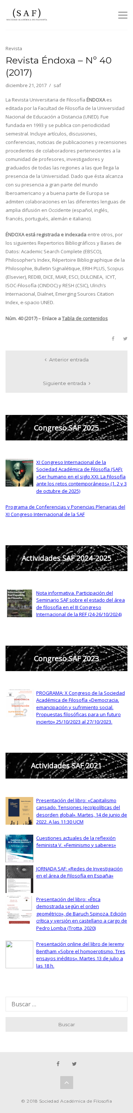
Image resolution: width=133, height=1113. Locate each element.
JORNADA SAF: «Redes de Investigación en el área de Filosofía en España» (79, 872)
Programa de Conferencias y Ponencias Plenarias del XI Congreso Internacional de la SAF (65, 511)
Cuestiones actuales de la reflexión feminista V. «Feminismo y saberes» (76, 842)
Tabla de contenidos (85, 318)
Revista (14, 48)
